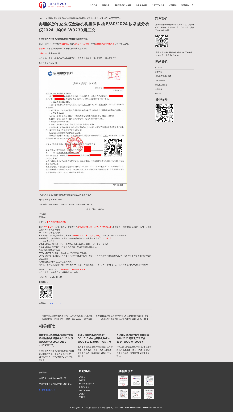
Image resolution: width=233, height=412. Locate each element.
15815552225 (55, 303)
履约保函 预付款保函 (122, 5)
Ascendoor (136, 407)
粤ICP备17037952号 (48, 390)
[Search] (193, 5)
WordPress (157, 407)
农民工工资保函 (158, 5)
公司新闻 (173, 5)
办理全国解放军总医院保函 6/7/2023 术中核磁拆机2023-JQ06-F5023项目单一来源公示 (94, 338)
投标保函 (105, 5)
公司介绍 (93, 5)
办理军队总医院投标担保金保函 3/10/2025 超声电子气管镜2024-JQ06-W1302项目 (132, 338)
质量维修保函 (141, 5)
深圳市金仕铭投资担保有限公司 (99, 407)
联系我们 (185, 5)
